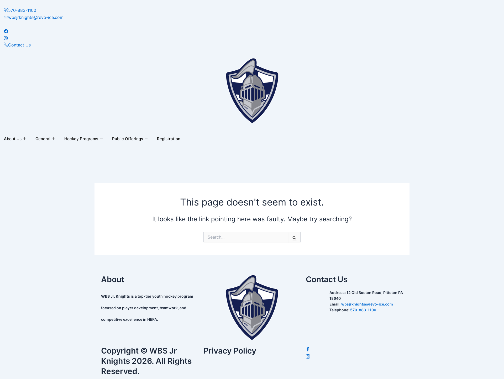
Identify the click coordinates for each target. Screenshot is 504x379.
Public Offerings (127, 138)
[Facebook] (354, 349)
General (42, 138)
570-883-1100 (363, 310)
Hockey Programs (81, 138)
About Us (13, 138)
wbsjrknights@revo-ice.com (367, 304)
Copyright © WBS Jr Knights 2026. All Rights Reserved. (146, 361)
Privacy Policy (229, 350)
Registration (168, 138)
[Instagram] (354, 356)
